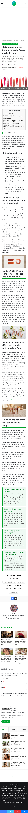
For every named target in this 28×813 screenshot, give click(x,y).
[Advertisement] (14, 22)
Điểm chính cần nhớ (8, 115)
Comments (23, 729)
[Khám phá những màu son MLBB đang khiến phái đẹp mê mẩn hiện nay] (21, 651)
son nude (14, 592)
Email (3, 687)
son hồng (18, 585)
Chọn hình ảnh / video (6, 706)
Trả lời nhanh (9, 113)
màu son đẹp (14, 578)
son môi (8, 588)
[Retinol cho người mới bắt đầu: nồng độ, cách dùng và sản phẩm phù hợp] (6, 757)
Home (4, 40)
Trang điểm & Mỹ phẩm (12, 40)
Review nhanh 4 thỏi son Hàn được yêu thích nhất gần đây (6, 658)
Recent (4, 729)
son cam (21, 582)
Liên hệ (22, 802)
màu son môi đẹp (10, 582)
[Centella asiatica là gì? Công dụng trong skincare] (6, 750)
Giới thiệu (6, 802)
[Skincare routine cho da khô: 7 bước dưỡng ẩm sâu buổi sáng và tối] (6, 764)
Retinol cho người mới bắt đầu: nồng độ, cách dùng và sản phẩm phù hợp (18, 756)
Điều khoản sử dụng (14, 802)
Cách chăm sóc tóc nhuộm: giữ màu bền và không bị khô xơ (18, 735)
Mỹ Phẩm (22, 40)
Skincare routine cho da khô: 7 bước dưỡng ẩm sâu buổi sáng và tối (18, 764)
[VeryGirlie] (14, 3)
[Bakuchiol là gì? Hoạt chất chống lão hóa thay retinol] (6, 743)
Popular (13, 729)
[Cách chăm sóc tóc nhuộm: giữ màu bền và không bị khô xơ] (6, 736)
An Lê (5, 64)
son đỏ (9, 585)
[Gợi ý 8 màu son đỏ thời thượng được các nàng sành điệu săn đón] (21, 634)
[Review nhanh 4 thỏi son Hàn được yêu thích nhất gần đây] (7, 651)
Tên (2, 681)
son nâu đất (18, 588)
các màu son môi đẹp (14, 575)
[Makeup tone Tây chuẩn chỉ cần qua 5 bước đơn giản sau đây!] (7, 634)
